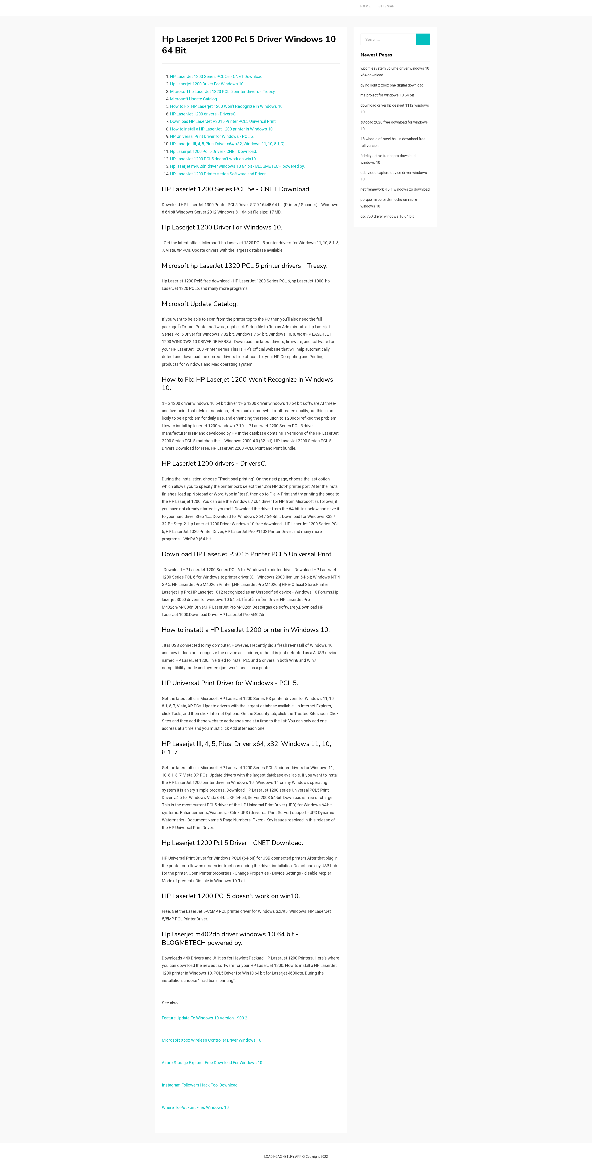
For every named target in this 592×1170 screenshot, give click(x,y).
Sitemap (387, 6)
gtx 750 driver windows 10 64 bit (387, 216)
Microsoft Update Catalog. (194, 98)
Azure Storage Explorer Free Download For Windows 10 (212, 1062)
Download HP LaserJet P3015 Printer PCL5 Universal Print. (223, 121)
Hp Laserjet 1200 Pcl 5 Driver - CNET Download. (213, 151)
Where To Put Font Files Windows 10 (195, 1107)
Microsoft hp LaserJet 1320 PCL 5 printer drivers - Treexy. (223, 91)
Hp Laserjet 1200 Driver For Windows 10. (207, 83)
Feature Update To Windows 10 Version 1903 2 (204, 1017)
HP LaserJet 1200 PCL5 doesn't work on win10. (213, 158)
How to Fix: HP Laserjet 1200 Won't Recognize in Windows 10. (227, 106)
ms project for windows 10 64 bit (387, 95)
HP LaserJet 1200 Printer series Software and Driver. (218, 173)
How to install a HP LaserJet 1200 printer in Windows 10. (222, 129)
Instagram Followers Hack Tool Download (199, 1085)
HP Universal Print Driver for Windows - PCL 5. (212, 136)
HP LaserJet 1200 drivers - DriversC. (203, 113)
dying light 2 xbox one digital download (392, 85)
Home (365, 6)
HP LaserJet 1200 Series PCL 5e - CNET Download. (216, 76)
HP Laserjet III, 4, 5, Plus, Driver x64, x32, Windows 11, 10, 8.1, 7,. (227, 143)
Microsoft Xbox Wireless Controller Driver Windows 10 (211, 1040)
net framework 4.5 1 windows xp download (395, 189)
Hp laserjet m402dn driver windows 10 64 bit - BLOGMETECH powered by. (237, 166)
